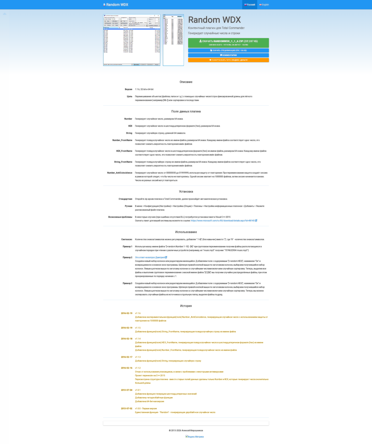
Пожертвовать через (229, 60)
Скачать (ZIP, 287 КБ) (230, 43)
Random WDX (116, 5)
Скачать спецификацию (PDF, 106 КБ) (229, 50)
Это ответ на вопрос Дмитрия (150, 257)
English (265, 4)
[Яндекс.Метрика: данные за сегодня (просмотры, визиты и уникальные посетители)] (195, 437)
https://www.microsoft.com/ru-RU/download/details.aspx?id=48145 (223, 220)
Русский (251, 4)
